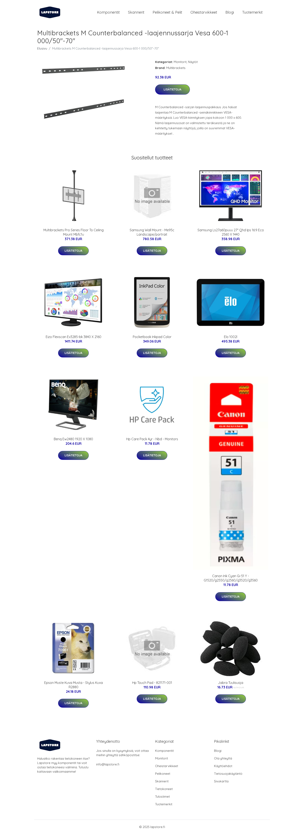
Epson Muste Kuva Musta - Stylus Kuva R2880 (73, 685)
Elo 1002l (230, 337)
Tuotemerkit (252, 12)
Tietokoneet (164, 789)
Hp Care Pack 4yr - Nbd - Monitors (152, 439)
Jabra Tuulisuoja (230, 683)
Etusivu (42, 48)
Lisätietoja (172, 89)
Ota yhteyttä (223, 758)
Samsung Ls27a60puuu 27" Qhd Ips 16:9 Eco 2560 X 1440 (230, 232)
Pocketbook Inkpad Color (152, 337)
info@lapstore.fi (107, 764)
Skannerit (136, 12)
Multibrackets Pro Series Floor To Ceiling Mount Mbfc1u (73, 232)
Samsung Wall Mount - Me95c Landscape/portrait (152, 232)
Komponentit (108, 12)
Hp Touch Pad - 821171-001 (152, 683)
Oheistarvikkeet (203, 12)
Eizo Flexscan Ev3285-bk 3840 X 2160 (73, 337)
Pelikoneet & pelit (167, 12)
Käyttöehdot (223, 766)
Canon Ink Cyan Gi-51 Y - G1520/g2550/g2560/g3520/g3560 (231, 578)
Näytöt (193, 62)
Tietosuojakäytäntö (228, 774)
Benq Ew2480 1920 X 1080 (73, 439)
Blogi (229, 12)
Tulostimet (162, 796)
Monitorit (180, 62)
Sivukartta (221, 781)
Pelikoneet (162, 774)
